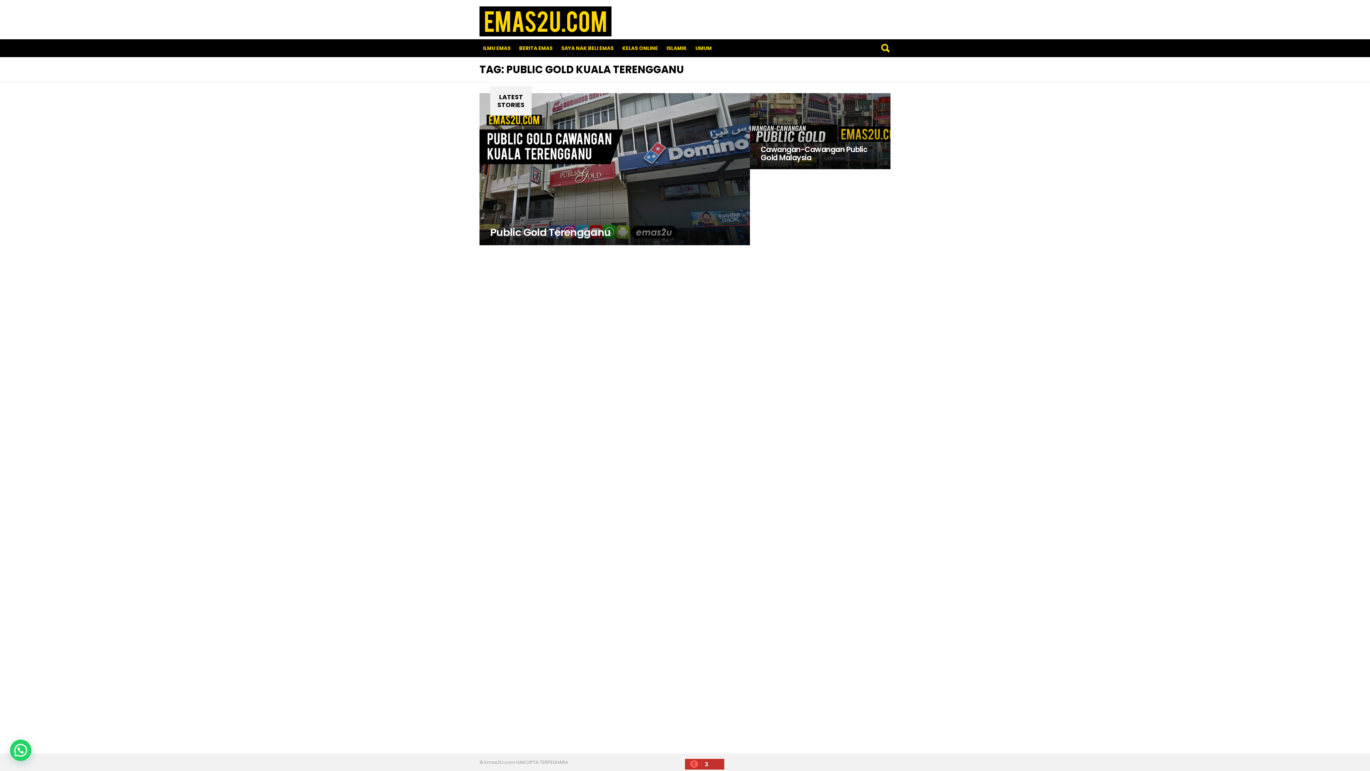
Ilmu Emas (497, 48)
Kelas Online (640, 48)
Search (885, 48)
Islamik (676, 48)
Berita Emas (536, 48)
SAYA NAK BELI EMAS (587, 48)
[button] (20, 750)
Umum (703, 48)
